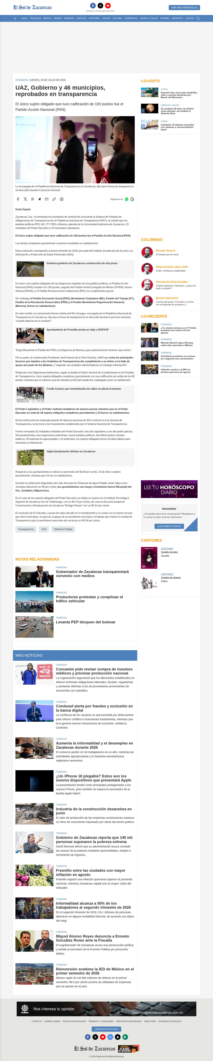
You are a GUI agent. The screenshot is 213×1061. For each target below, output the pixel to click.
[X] (100, 5)
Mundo (58, 18)
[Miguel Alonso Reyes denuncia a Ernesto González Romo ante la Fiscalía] (34, 944)
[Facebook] (93, 5)
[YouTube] (108, 5)
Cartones (94, 18)
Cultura (117, 18)
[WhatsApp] (32, 199)
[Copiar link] (54, 199)
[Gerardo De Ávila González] (147, 285)
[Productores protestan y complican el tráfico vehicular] (34, 601)
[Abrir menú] (15, 18)
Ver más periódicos (184, 7)
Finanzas (69, 18)
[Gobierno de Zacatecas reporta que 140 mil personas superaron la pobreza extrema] (34, 846)
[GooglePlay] (125, 1037)
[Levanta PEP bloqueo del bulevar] (34, 627)
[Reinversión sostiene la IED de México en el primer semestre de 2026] (34, 977)
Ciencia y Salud (148, 18)
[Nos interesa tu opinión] (106, 1009)
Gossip (106, 18)
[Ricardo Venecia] (147, 252)
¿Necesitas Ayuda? (106, 1029)
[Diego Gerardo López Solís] (147, 268)
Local (24, 18)
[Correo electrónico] (46, 199)
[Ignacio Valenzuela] (147, 301)
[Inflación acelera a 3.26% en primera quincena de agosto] (149, 369)
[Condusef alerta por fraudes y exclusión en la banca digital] (34, 717)
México (48, 18)
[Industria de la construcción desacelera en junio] (34, 815)
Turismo (164, 18)
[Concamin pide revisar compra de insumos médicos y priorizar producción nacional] (34, 680)
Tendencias (131, 18)
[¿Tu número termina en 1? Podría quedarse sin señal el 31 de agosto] (149, 328)
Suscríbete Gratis (169, 526)
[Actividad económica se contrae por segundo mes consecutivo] (149, 356)
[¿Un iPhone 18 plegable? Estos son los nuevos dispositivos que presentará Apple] (34, 784)
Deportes (177, 18)
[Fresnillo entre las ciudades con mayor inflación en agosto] (34, 879)
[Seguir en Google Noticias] (132, 199)
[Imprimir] (61, 199)
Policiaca (35, 18)
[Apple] (118, 1037)
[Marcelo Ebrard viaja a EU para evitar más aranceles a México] (149, 342)
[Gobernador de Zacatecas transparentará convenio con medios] (34, 576)
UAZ (43, 529)
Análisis (81, 18)
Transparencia (26, 529)
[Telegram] (39, 199)
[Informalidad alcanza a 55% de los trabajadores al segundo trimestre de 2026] (34, 912)
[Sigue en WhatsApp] (126, 199)
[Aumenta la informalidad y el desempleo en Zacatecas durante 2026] (34, 751)
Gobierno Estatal (63, 529)
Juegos (190, 18)
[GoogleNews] (110, 1037)
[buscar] (198, 18)
